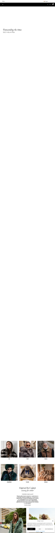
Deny (40, 529)
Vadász (45, 458)
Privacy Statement (42, 531)
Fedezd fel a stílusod (27, 505)
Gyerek (27, 482)
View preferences (49, 529)
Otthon (45, 482)
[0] (52, 4)
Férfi (27, 458)
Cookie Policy (37, 531)
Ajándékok (9, 482)
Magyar (46, 1)
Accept (31, 529)
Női (9, 458)
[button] (52, 521)
